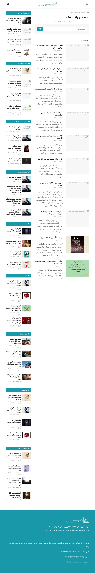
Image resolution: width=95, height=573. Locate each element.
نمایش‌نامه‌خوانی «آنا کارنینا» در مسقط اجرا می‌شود (14, 83)
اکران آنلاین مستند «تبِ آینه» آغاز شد (50, 159)
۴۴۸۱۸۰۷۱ (81, 552)
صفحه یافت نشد (75, 12)
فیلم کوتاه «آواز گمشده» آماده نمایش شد (49, 89)
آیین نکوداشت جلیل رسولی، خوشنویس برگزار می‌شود (15, 495)
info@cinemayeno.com (74, 562)
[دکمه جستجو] (40, 29)
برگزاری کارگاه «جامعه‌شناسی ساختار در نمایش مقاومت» (14, 320)
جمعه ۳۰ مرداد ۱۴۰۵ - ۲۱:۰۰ (13, 25)
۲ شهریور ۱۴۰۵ (57, 50)
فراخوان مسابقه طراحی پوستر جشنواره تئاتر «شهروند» (13, 308)
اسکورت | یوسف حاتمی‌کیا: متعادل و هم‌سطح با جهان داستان (13, 212)
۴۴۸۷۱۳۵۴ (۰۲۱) (66, 552)
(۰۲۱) (75, 552)
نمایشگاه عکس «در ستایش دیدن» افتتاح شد (14, 468)
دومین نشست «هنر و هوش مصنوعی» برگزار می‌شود (13, 71)
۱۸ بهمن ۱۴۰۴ (16, 194)
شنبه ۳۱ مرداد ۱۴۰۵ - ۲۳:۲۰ (13, 499)
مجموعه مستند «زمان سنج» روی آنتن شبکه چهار (14, 377)
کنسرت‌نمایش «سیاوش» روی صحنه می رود (14, 148)
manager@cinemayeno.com (74, 557)
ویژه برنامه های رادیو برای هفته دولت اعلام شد (14, 364)
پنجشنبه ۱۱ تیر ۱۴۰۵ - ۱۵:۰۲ (13, 131)
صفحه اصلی (85, 12)
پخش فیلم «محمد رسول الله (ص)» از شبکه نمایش (15, 341)
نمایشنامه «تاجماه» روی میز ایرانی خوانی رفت (14, 108)
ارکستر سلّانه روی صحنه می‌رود (52, 237)
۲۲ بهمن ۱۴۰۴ (16, 181)
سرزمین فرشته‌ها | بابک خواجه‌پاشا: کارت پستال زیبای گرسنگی (13, 201)
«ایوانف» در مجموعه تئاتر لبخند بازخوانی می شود (13, 20)
